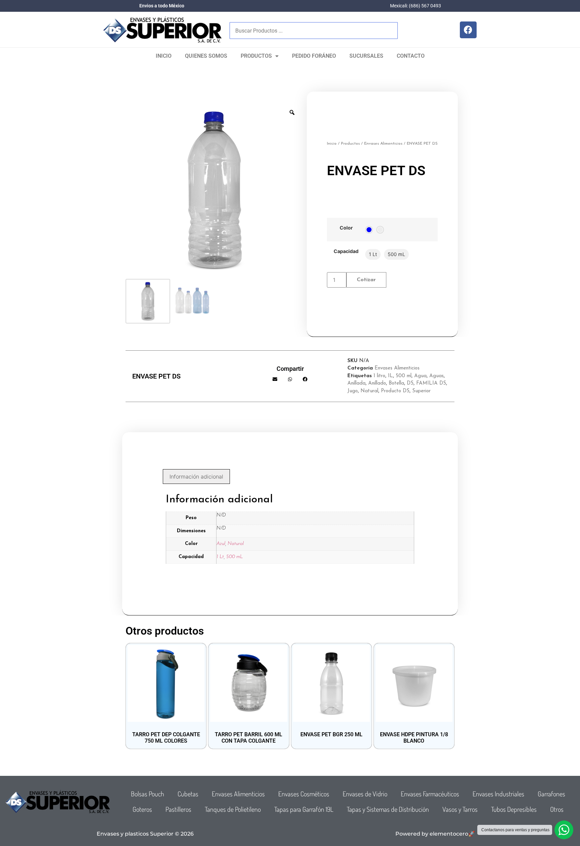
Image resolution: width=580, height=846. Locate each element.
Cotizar (366, 280)
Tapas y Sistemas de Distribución (388, 809)
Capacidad (346, 251)
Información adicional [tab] (196, 476)
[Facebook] (468, 29)
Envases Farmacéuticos (430, 793)
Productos (256, 56)
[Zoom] (292, 112)
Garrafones (551, 793)
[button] (275, 379)
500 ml (404, 376)
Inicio (164, 56)
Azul (220, 543)
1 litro (379, 376)
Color (346, 228)
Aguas (436, 376)
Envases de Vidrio (365, 793)
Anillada (356, 383)
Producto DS (395, 391)
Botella (396, 383)
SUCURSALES (366, 56)
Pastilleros (178, 809)
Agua (420, 376)
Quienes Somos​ (206, 56)
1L (390, 376)
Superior (421, 391)
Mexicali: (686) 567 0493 (415, 5)
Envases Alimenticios (383, 144)
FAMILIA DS (431, 383)
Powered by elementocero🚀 (435, 834)
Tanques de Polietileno (233, 809)
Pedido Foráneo (314, 56)
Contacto (411, 56)
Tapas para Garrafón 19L (303, 809)
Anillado (377, 383)
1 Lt (220, 556)
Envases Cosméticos (303, 793)
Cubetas (188, 793)
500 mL (234, 556)
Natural (369, 391)
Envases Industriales (498, 793)
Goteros (142, 809)
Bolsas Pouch (147, 793)
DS (410, 383)
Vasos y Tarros (460, 809)
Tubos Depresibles (514, 809)
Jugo (352, 391)
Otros (557, 809)
